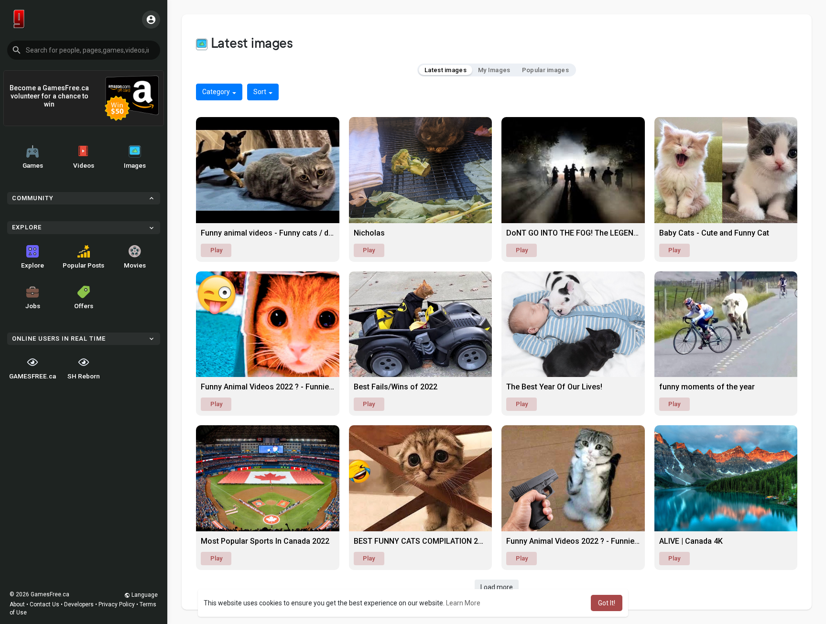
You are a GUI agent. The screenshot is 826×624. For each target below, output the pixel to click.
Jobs (32, 306)
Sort (260, 92)
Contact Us (44, 604)
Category (216, 92)
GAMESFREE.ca (32, 376)
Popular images (545, 70)
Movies (135, 265)
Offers (83, 306)
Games (32, 165)
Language (144, 595)
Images (135, 165)
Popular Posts (83, 265)
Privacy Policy (116, 604)
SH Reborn (83, 376)
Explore (32, 265)
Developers (79, 604)
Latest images (445, 70)
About (17, 604)
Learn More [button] (463, 603)
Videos (83, 165)
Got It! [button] (606, 603)
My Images (494, 70)
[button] (83, 50)
